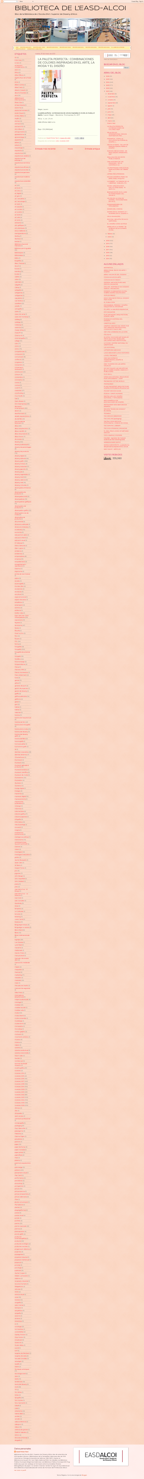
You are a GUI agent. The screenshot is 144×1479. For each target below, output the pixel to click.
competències (20, 351)
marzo (110, 121)
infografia (18, 819)
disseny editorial (20, 458)
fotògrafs (18, 656)
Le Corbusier (19, 911)
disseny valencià (20, 480)
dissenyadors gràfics (22, 510)
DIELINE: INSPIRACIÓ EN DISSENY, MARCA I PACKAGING (116, 287)
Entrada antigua (92, 149)
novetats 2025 (19, 1102)
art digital (18, 193)
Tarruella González (21, 1358)
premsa (17, 1229)
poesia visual (19, 1215)
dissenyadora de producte (20, 493)
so (15, 1324)
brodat (17, 274)
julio (109, 109)
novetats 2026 (20, 1105)
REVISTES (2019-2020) (91, 47)
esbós (17, 578)
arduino (17, 145)
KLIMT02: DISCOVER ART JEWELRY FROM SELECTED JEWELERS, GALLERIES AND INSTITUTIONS (116, 338)
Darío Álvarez (19, 401)
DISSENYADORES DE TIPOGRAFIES (114, 205)
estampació (19, 605)
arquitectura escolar (21, 170)
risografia (18, 1302)
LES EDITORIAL (109, 347)
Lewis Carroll (19, 919)
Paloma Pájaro (20, 1136)
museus (17, 1039)
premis (17, 1223)
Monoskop (18, 1029)
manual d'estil (19, 955)
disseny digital (19, 456)
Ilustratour (18, 785)
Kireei (17, 906)
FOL (16, 641)
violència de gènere (21, 1429)
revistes (17, 1300)
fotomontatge (19, 661)
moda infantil (19, 1015)
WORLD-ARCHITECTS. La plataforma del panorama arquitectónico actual (116, 445)
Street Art (18, 1342)
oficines (17, 1108)
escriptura (18, 591)
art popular (18, 206)
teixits (17, 1379)
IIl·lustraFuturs (19, 757)
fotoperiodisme (20, 664)
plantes (17, 1207)
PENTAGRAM (108, 384)
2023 (108, 85)
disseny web (19, 482)
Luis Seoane (19, 942)
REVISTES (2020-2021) (78, 47)
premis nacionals (20, 1226)
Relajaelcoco (19, 1286)
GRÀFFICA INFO (109, 323)
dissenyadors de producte (20, 506)
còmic (17, 349)
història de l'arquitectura (23, 717)
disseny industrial (20, 466)
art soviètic (18, 212)
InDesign (18, 806)
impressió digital (20, 796)
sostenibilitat (19, 1332)
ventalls (17, 1419)
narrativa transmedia (22, 1053)
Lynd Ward (18, 945)
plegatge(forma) (20, 1210)
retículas (17, 1289)
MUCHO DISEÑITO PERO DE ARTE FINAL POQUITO (117, 177)
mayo (110, 115)
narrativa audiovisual (21, 1050)
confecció (18, 359)
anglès (17, 118)
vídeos (17, 1427)
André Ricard (19, 113)
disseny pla (18, 472)
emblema (18, 551)
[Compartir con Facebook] (81, 138)
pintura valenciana (21, 1197)
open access (19, 1116)
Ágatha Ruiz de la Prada (23, 78)
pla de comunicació (21, 1202)
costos (17, 382)
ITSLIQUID (107, 334)
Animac (17, 121)
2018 (108, 246)
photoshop (18, 1183)
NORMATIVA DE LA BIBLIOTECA (34, 49)
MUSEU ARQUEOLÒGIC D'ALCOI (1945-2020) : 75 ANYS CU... (116, 187)
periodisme (18, 1180)
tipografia (18, 1397)
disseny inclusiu (20, 463)
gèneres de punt (20, 685)
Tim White (18, 1392)
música (17, 1042)
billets (17, 258)
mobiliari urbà (19, 1010)
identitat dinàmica (21, 754)
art (16, 185)
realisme (18, 1278)
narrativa (17, 1047)
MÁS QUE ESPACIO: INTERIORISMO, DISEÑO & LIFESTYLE (113, 359)
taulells (17, 1364)
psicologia (18, 1267)
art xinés (17, 220)
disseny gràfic (19, 461)
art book (17, 188)
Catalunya (18, 325)
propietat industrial (21, 1257)
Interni (17, 849)
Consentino (19, 365)
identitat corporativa (21, 752)
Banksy (17, 236)
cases (17, 311)
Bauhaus (18, 238)
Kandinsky (18, 903)
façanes (17, 622)
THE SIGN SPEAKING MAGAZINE (115, 428)
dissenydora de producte (20, 518)
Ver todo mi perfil (20, 1470)
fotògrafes (18, 646)
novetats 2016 (19, 1078)
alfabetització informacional (19, 99)
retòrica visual (19, 1294)
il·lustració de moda (21, 775)
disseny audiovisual (21, 444)
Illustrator (18, 783)
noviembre (111, 96)
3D (16, 57)
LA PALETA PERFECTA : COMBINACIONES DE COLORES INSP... (115, 127)
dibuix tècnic (19, 436)
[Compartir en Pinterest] (83, 138)
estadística (18, 602)
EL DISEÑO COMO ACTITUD (117, 224)
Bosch (17, 266)
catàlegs (17, 322)
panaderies (18, 1139)
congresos (18, 362)
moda (17, 1013)
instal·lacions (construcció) (19, 833)
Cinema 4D (18, 335)
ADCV (17, 70)
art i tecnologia (20, 201)
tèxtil (16, 1387)
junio (109, 112)
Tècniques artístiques (22, 1369)
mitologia (18, 1002)
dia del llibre (19, 419)
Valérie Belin (19, 1413)
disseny (17, 442)
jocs (16, 870)
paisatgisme (19, 1131)
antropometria (20, 132)
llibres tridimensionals (22, 935)
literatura (18, 922)
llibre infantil (19, 930)
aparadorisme (19, 134)
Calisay (17, 287)
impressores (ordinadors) (19, 802)
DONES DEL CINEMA (114, 209)
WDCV (17, 1435)
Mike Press (18, 992)
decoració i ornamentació (19, 407)
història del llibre (20, 738)
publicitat (18, 1270)
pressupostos (19, 1231)
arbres (17, 142)
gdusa (17, 683)
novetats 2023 (19, 1097)
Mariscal (17, 972)
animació (18, 123)
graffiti (17, 693)
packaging (18, 1125)
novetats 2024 (20, 1100)
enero (110, 237)
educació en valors (21, 535)
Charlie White (19, 330)
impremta (18, 793)
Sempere (18, 1308)
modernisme (19, 1023)
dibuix (17, 426)
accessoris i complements (19, 66)
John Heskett (19, 881)
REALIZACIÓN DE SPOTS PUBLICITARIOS (116, 158)
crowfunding (19, 393)
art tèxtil (17, 215)
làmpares (18, 908)
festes (17, 628)
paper (17, 1144)
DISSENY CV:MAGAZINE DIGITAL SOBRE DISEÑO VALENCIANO (115, 292)
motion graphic (20, 1031)
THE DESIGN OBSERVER (112, 416)
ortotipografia (19, 1123)
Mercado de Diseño (21, 985)
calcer (17, 279)
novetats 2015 (19, 1076)
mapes (17, 967)
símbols (17, 1318)
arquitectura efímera (22, 167)
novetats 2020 (20, 1089)
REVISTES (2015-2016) (104, 47)
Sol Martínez (19, 1329)
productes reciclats (21, 1246)
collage (17, 341)
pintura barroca (20, 1191)
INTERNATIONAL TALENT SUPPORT (21, 843)
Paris (16, 1157)
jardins (17, 857)
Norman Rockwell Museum (21, 1064)
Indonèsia (18, 808)
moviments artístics (21, 1037)
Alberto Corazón (20, 90)
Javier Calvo (18, 862)
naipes (17, 1045)
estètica (17, 607)
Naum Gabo (19, 1055)
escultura (18, 594)
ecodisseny (18, 529)
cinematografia (20, 338)
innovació (18, 827)
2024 (108, 82)
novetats (18, 1070)
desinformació (19, 413)
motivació (18, 1034)
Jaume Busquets (20, 860)
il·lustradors (18, 780)
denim (17, 411)
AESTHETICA (108, 267)
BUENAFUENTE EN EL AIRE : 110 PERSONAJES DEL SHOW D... (117, 193)
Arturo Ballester (20, 231)
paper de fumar (20, 1147)
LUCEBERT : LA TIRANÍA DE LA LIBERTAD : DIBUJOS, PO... (118, 182)
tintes (17, 1395)
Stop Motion (19, 1337)
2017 (108, 249)
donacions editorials (21, 524)
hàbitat (17, 709)
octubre (110, 100)
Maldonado (18, 950)
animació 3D (19, 126)
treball (17, 1405)
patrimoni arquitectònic (23, 1163)
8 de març (18, 60)
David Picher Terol (22, 1451)
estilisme (18, 610)
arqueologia (19, 148)
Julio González (19, 900)
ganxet (17, 680)
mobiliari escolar (20, 1007)
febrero (110, 233)
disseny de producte (22, 451)
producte (18, 1241)
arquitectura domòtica (22, 163)
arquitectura (19, 153)
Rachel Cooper (20, 1273)
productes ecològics (22, 1244)
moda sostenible (20, 1018)
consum (17, 374)
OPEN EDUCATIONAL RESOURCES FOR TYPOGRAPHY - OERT (116, 377)
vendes (17, 1416)
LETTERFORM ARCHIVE (112, 350)
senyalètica (18, 1310)
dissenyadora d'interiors (23, 488)
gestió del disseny (21, 691)
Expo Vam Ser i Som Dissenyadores (22, 616)
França (17, 667)
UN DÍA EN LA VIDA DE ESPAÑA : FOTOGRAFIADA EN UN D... (117, 199)
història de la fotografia (22, 724)
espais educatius (20, 599)
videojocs (18, 1424)
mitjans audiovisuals (21, 999)
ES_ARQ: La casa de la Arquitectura (116, 309)
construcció (19, 372)
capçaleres (18, 298)
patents (17, 1160)
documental (19, 521)
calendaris (18, 282)
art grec (17, 196)
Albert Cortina (19, 85)
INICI (17, 47)
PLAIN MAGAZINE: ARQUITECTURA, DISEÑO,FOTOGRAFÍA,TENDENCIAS (116, 387)
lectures (17, 914)
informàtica (18, 822)
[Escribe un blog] (78, 138)
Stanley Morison (20, 1334)
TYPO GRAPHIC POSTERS (113, 435)
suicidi (17, 1348)
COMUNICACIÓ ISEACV (112, 280)
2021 (107, 91)
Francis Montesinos (21, 672)
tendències (18, 1381)
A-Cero (17, 63)
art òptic (17, 204)
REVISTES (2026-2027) (25, 47)
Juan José (18, 898)
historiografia (19, 741)
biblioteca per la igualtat (23, 248)
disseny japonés (20, 469)
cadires (17, 276)
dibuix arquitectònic (21, 428)
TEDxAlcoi (107, 413)
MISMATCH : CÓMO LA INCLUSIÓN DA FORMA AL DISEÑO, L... (117, 140)
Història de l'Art (20, 722)
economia (18, 532)
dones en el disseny (21, 527)
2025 (108, 79)
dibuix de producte (21, 434)
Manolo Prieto (19, 953)
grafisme (18, 699)
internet (17, 846)
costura (17, 385)
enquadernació (20, 561)
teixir (16, 1376)
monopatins (19, 1026)
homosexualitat (20, 744)
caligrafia (17, 285)
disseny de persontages (23, 447)
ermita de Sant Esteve (22, 574)
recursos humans (21, 1284)
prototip (17, 1265)
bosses (17, 268)
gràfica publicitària (21, 696)
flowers (17, 638)
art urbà (17, 217)
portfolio (17, 1220)
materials (18, 980)
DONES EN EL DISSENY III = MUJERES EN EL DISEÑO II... (118, 212)
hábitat (17, 707)
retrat (16, 1297)
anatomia (18, 107)
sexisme (17, 1316)
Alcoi (16, 95)
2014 (108, 258)
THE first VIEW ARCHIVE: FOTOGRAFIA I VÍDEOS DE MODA (116, 422)
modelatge (18, 1021)
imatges (17, 791)
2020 (108, 240)
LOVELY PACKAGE (110, 355)
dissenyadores (20, 499)
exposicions (19, 620)
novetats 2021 (64, 141)
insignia (17, 830)
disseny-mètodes (21, 485)
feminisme (18, 625)
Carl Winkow (19, 301)
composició (19, 354)
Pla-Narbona (19, 1204)
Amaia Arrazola (20, 105)
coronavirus (19, 380)
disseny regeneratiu (21, 474)
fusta (16, 677)
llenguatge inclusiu (21, 924)
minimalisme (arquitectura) (19, 996)
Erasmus (18, 568)
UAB (16, 1408)
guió (16, 704)
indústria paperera (21, 816)
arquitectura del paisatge (20, 159)
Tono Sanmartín (20, 1403)
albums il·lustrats (20, 93)
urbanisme (18, 1411)
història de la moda (21, 729)
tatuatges (18, 1361)
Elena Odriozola (20, 545)
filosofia (17, 630)
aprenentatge (19, 137)
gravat (17, 701)
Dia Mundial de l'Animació (20, 422)
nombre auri (19, 1061)
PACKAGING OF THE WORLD (114, 381)
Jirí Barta (17, 865)
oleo (16, 1110)
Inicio (70, 149)
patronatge (18, 1167)
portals (17, 1218)
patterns (18, 1170)
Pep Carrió (18, 1175)
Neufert (17, 1058)
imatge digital (19, 788)
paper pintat (19, 1152)
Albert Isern (19, 87)
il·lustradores (19, 777)
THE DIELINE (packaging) (112, 418)
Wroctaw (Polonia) (21, 1437)
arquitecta (18, 150)
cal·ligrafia (18, 290)
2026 (108, 76)
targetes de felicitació (22, 1353)
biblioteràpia (19, 255)
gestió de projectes (21, 688)
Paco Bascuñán (20, 1128)
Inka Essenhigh (20, 824)
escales (17, 581)
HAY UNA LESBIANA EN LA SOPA (115, 332)
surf (16, 1350)
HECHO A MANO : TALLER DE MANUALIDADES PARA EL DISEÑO (117, 146)
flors (16, 636)
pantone (17, 1141)
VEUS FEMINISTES (113, 216)
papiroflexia (18, 1155)
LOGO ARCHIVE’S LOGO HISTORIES (116, 353)
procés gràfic (19, 1234)
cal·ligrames (19, 292)
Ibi (15, 749)
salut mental (19, 1305)
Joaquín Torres (19, 868)
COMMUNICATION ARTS (112, 277)
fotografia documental (22, 652)
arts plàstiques (20, 228)
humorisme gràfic (21, 746)
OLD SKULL (108, 374)
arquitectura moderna (22, 177)
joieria (17, 884)
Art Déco (18, 190)
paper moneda (20, 1149)
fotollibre (18, 659)
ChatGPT (18, 333)
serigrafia (18, 1313)
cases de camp (20, 314)
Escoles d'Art (19, 586)
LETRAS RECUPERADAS (115, 174)
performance (19, 1178)
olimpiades (18, 1113)
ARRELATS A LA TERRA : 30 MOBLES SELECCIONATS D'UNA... (116, 228)
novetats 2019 (19, 1086)
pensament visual (21, 1172)
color (57, 141)
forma (17, 644)
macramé (18, 947)
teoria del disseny (21, 1384)
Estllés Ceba (19, 613)
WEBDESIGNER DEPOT (112, 442)
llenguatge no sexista (22, 927)
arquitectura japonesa (22, 172)
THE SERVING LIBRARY (112, 425)
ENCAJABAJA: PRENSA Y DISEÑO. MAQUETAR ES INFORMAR (116, 306)
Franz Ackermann (21, 675)
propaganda (19, 1254)
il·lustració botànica (21, 769)
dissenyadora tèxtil (21, 496)
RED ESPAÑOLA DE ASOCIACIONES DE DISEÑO (114, 401)
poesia (17, 1213)
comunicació (19, 357)
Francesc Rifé (19, 669)
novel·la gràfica (19, 1068)
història (17, 715)
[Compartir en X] (79, 138)
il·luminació (18, 760)
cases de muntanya (21, 317)
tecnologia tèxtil (20, 1373)
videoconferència (20, 1421)
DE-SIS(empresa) (21, 404)
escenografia (19, 583)
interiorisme (19, 839)
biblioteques (19, 252)
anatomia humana (21, 110)
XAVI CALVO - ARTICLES (112, 449)
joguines (17, 873)
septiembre (112, 103)
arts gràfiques (19, 225)
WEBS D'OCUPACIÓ (20, 49)
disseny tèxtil (19, 477)
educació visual (20, 540)
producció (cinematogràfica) (20, 1237)
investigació (19, 852)
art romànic (19, 209)
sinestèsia (18, 1321)
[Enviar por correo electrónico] (76, 138)
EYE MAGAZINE (109, 312)
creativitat (18, 390)
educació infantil (20, 537)
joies (16, 886)
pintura (17, 1188)
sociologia (18, 1326)
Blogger (84, 1475)
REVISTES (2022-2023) (52, 47)
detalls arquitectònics (22, 416)
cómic (17, 346)
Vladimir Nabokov (21, 1432)
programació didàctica (22, 1249)
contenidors (19, 377)
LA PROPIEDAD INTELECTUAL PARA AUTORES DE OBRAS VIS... (118, 169)
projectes (18, 1251)
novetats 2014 (19, 1073)
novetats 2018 (19, 1084)
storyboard (18, 1340)
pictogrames (19, 1186)
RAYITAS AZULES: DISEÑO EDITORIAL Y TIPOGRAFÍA (113, 397)
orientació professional (22, 1118)
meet (17, 983)
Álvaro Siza (18, 102)
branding (18, 271)
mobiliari (17, 1005)
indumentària (19, 811)
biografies (18, 260)
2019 (108, 243)
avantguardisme (20, 233)
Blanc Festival (19, 263)
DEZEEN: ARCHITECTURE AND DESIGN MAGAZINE (115, 283)
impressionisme (20, 799)
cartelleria (18, 303)
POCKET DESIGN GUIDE (112, 391)
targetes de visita (21, 1356)
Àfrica (17, 72)
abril (109, 118)
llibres (17, 932)
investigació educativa (22, 854)
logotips (17, 939)
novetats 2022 (19, 1094)
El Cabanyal (18, 543)
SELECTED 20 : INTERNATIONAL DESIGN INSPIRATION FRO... (117, 134)
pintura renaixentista (22, 1194)
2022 (108, 88)
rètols (17, 1292)
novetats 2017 (19, 1081)
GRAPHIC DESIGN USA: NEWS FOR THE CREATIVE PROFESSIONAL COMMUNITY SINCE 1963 (116, 327)
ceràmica (18, 327)
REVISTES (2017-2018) (65, 47)
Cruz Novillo (19, 396)
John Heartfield (20, 878)
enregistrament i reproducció (20, 565)
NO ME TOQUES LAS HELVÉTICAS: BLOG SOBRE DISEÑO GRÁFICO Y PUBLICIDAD (116, 369)
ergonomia (18, 571)
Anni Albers (18, 129)
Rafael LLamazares (21, 1276)
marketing (18, 975)
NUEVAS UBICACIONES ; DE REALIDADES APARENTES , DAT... (117, 152)
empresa (18, 559)
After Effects (19, 75)
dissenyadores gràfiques (23, 501)
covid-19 (17, 388)
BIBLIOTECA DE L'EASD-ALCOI (70, 8)
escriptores (18, 589)
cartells (17, 306)
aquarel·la (18, 140)
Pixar (16, 1199)
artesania (18, 222)
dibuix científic (19, 431)
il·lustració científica (21, 772)
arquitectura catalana (22, 156)
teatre (17, 1366)
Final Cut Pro (19, 633)
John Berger (19, 876)
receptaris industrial (21, 1281)
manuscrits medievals (22, 962)
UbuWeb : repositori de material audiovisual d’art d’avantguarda (114, 438)
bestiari (17, 241)
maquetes (18, 969)
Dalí (16, 398)
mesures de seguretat (22, 988)
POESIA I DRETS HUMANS (113, 393)
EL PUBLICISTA (109, 302)
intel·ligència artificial (22, 837)
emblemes (18, 553)
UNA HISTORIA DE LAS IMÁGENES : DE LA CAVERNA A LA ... (115, 163)
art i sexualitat (19, 198)
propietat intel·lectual (22, 1260)
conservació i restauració (19, 368)
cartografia (18, 309)
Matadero (18, 977)
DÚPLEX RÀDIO (109, 295)
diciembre (111, 94)
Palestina (18, 1133)
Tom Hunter (19, 1400)
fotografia (18, 649)
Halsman (18, 712)
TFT (16, 1389)
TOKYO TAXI (111, 123)
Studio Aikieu (19, 1345)
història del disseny (21, 731)
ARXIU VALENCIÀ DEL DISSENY (115, 274)
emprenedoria (19, 556)
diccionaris (18, 439)
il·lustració (18, 762)
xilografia (17, 1440)
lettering (17, 916)
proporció (18, 1262)
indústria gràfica (20, 814)
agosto (110, 106)
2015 (107, 255)
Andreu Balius (19, 116)
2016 (108, 252)
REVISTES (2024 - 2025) (39, 47)
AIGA (16, 82)
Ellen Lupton (19, 548)
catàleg (17, 319)
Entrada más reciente (45, 149)
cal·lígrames (19, 295)
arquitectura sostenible (22, 181)
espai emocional (20, 597)
